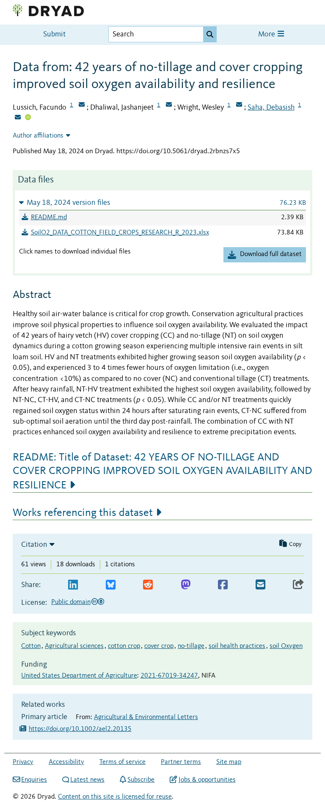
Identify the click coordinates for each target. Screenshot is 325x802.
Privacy (23, 762)
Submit (54, 34)
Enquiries (34, 780)
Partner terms (181, 762)
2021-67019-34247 (169, 675)
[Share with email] (260, 585)
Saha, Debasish (271, 107)
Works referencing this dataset (83, 512)
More (267, 34)
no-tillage (191, 646)
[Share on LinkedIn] (73, 585)
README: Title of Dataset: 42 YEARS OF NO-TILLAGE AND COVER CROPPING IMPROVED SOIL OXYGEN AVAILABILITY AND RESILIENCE (162, 471)
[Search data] (210, 34)
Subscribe (140, 780)
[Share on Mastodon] (185, 585)
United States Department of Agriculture (79, 675)
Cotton (31, 646)
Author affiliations (38, 135)
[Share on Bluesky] (111, 585)
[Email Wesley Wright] (239, 105)
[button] (162, 202)
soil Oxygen (286, 646)
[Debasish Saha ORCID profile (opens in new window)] (28, 118)
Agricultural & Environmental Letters (146, 717)
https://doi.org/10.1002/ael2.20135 (80, 729)
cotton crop (124, 646)
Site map (228, 762)
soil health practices (237, 646)
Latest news (87, 780)
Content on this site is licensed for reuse (115, 797)
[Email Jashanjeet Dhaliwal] (169, 105)
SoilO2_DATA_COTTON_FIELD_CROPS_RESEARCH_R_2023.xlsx (120, 232)
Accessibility (66, 762)
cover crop (159, 646)
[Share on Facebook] (223, 585)
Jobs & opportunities (207, 780)
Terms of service (122, 762)
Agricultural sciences (74, 646)
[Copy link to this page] (298, 585)
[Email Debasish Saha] (18, 118)
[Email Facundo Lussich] (82, 105)
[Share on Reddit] (148, 585)
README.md (49, 217)
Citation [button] (34, 544)
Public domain (71, 602)
